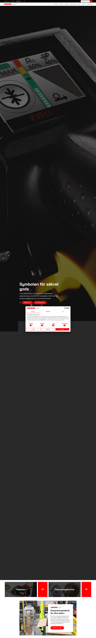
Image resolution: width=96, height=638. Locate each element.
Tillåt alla (62, 329)
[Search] (91, 1)
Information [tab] (48, 311)
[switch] (42, 325)
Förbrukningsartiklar (64, 589)
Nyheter (84, 4)
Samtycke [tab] (33, 311)
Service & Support (72, 4)
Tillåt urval (48, 329)
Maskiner (20, 589)
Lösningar (66, 4)
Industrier (61, 4)
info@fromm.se (7, 1)
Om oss (78, 4)
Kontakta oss (89, 4)
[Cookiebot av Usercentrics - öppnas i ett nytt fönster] (65, 308)
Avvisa (33, 329)
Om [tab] (63, 311)
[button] (18, 1)
